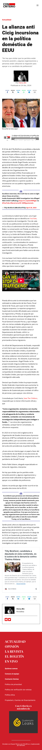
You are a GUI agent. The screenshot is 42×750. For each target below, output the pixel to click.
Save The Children (30, 398)
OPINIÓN (12, 646)
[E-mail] (6, 620)
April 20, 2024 (31, 208)
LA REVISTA (14, 651)
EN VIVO (11, 661)
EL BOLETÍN (14, 656)
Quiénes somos (11, 669)
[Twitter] (9, 620)
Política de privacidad (13, 684)
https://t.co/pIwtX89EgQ (27, 201)
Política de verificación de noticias (18, 690)
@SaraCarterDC (16, 203)
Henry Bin (22, 83)
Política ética (10, 695)
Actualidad (6, 20)
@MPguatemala (27, 203)
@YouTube (6, 203)
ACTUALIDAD (15, 641)
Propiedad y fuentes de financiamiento (20, 700)
